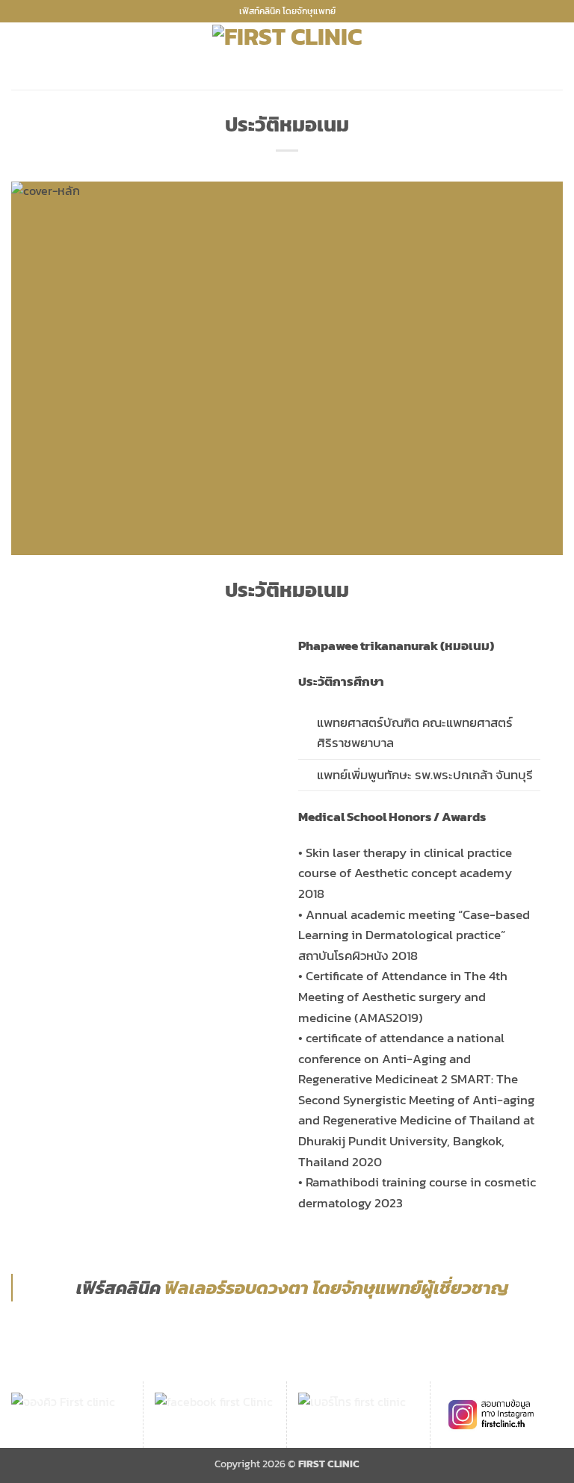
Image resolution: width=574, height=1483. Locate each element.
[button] (20, 56)
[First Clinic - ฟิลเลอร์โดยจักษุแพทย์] (287, 56)
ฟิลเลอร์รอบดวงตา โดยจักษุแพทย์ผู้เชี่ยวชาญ (336, 1288)
